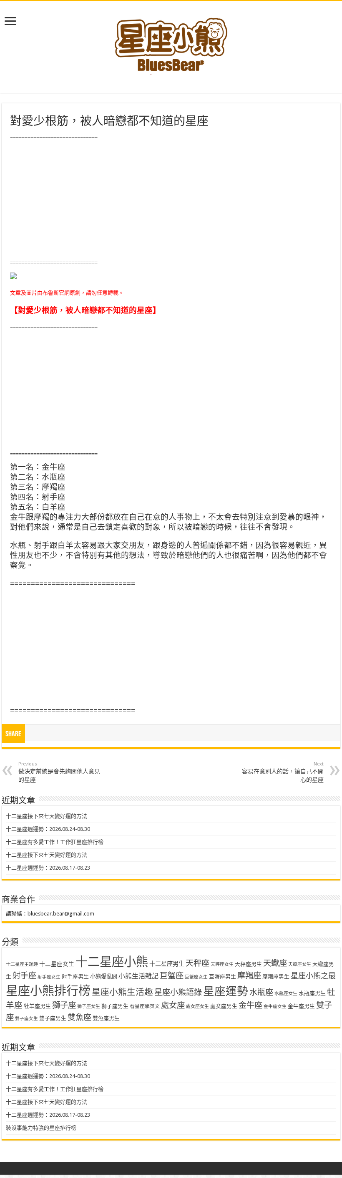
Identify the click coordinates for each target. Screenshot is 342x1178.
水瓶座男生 (312, 993)
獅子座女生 (88, 1006)
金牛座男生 (301, 1006)
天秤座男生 (248, 964)
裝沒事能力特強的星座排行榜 (41, 1128)
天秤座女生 (222, 964)
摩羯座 (249, 975)
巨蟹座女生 (196, 977)
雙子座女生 (26, 1018)
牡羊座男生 (37, 1006)
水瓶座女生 (285, 993)
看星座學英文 (145, 1006)
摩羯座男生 (275, 976)
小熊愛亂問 (103, 976)
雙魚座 (79, 1017)
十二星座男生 (166, 963)
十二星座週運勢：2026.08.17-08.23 (48, 868)
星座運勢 (225, 991)
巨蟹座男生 (222, 976)
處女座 (173, 1005)
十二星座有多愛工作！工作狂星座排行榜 (54, 842)
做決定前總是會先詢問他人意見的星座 (59, 772)
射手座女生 (49, 977)
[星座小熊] (171, 41)
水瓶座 (261, 992)
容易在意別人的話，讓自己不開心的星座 (283, 772)
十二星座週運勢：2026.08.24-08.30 (48, 829)
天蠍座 (275, 963)
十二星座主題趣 (22, 964)
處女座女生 (197, 1006)
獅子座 (64, 1005)
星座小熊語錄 (178, 992)
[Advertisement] (171, 200)
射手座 (24, 975)
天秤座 (197, 963)
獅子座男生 (114, 1006)
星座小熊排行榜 (48, 991)
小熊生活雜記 (138, 976)
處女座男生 (223, 1006)
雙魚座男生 (106, 1018)
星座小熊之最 (313, 975)
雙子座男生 (52, 1018)
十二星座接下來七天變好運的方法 (46, 816)
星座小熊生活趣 (122, 992)
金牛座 (250, 1005)
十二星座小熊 (111, 962)
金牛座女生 (275, 1006)
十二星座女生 (56, 963)
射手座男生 (75, 976)
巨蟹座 (172, 975)
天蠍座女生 (299, 964)
